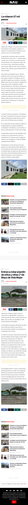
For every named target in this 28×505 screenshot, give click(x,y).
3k (19, 205)
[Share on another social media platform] (25, 43)
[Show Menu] (2, 2)
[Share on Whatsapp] (20, 43)
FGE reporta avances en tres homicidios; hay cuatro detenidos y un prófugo (18, 231)
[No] (26, 498)
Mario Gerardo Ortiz (11, 23)
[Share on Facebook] (10, 43)
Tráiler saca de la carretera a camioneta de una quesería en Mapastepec (17, 223)
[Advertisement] (14, 8)
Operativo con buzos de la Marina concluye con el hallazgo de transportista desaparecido (18, 201)
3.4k (20, 218)
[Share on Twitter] (15, 43)
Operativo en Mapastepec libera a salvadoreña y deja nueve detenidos (18, 239)
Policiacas (7, 13)
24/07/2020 (5, 25)
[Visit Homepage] (14, 2)
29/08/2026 (12, 205)
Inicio (2, 13)
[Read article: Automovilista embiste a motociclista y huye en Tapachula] (5, 210)
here (24, 483)
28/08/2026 (12, 211)
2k (19, 226)
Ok (14, 502)
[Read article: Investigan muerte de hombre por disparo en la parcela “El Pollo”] (5, 216)
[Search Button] (26, 2)
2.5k (20, 243)
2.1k (20, 211)
